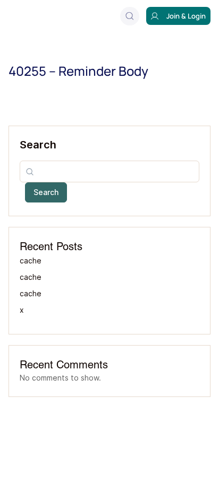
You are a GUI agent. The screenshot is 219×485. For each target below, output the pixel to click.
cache (30, 260)
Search (38, 144)
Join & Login (186, 16)
